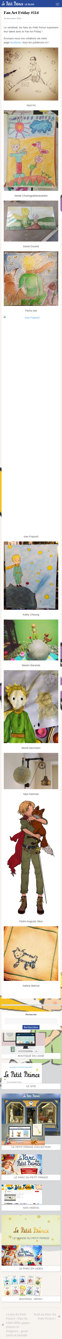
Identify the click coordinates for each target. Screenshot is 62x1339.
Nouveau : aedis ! (31, 1299)
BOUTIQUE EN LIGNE (31, 1055)
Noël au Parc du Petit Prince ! (45, 1316)
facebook (15, 42)
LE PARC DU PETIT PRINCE (31, 1177)
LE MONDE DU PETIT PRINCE (31, 1238)
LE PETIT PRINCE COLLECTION (31, 1147)
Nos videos (31, 1207)
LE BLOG (29, 4)
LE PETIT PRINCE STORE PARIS (31, 1116)
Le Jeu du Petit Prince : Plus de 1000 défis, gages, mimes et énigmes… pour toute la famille (18, 1324)
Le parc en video (31, 1268)
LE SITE (31, 1086)
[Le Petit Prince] (12, 3)
